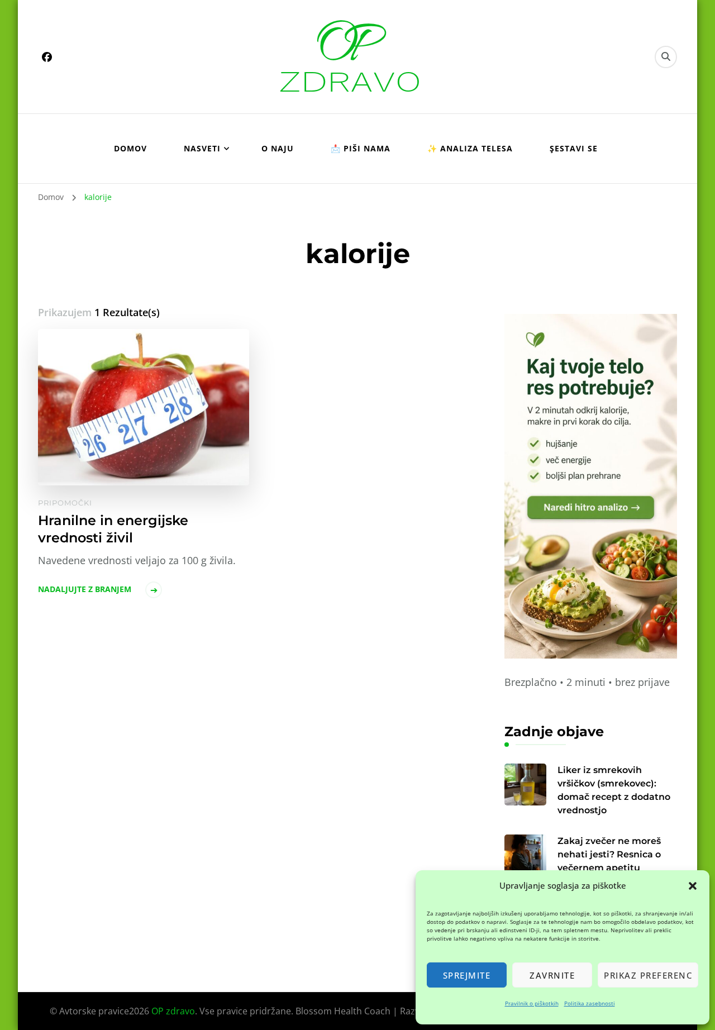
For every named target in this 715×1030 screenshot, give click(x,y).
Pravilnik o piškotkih (532, 1003)
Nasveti (202, 148)
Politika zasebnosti (589, 1003)
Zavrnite (552, 975)
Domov (130, 148)
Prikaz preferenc (648, 975)
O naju (277, 148)
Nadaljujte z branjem (84, 589)
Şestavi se (574, 148)
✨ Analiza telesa (470, 148)
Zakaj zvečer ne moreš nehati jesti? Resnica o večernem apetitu (609, 854)
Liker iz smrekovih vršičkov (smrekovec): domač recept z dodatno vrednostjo (613, 790)
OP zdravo (173, 1011)
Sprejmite (467, 975)
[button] (692, 885)
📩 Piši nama (360, 148)
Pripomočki (65, 502)
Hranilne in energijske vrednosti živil (113, 529)
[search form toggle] (666, 57)
